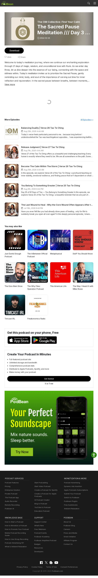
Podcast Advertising (72, 483)
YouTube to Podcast (42, 507)
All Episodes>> (87, 120)
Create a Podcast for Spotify (45, 490)
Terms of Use (51, 567)
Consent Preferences (69, 567)
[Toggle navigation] (94, 3)
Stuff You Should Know (83, 253)
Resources (38, 548)
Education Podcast (42, 511)
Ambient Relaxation (71, 509)
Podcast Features (12, 483)
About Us (67, 522)
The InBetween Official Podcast (37, 255)
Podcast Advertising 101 (14, 543)
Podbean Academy (42, 537)
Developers (38, 551)
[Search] (88, 3)
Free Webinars (40, 529)
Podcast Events (40, 533)
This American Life (58, 286)
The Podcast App (12, 497)
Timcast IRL (10, 318)
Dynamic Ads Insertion (73, 486)
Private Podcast (11, 494)
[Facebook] (41, 562)
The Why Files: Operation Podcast (35, 287)
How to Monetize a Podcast (16, 526)
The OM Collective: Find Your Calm (58, 21)
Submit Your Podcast (72, 494)
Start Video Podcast (42, 486)
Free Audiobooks (71, 505)
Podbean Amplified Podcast (45, 540)
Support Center (40, 522)
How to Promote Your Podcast (17, 529)
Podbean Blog (69, 526)
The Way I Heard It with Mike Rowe (83, 287)
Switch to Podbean (71, 497)
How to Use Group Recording (16, 539)
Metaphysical (56, 253)
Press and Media (70, 533)
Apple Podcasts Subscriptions (76, 490)
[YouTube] (56, 562)
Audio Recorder (11, 501)
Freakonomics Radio (36, 318)
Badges (37, 544)
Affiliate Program (70, 540)
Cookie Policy (37, 567)
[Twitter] (46, 562)
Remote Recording (12, 505)
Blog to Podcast (40, 504)
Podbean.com (57, 571)
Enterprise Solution (12, 490)
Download (14, 50)
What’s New (39, 526)
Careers (67, 529)
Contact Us (68, 544)
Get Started (49, 379)
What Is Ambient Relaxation (16, 547)
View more (10, 84)
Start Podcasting (41, 483)
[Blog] (51, 562)
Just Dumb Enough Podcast (13, 255)
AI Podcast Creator (42, 500)
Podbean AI (9, 509)
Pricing (7, 486)
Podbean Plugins (70, 501)
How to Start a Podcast (14, 522)
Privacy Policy (22, 567)
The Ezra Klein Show (13, 286)
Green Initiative (70, 537)
